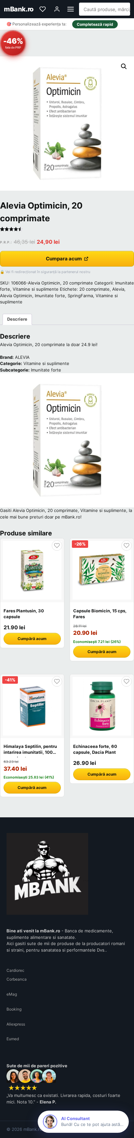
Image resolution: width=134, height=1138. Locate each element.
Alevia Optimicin (16, 295)
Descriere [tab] (17, 319)
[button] (124, 66)
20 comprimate (94, 289)
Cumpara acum (64, 258)
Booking (14, 1009)
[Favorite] (42, 9)
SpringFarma (80, 295)
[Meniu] (70, 9)
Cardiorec (15, 970)
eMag (12, 994)
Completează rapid (95, 24)
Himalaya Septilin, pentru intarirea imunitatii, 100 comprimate (30, 752)
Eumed (13, 1038)
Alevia (118, 289)
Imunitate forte (50, 295)
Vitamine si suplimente (36, 289)
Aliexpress (16, 1024)
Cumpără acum (32, 638)
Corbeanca (17, 979)
